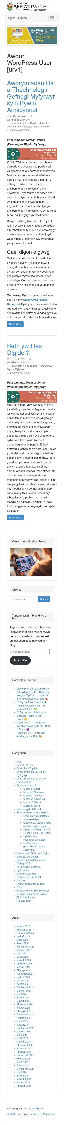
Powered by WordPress (42, 1114)
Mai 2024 (22, 994)
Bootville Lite (14, 1114)
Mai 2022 (22, 1072)
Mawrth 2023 (24, 1041)
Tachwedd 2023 (25, 1014)
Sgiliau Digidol (17, 17)
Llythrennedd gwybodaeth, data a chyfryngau (34, 846)
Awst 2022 (22, 1065)
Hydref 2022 (23, 1058)
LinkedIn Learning (26, 873)
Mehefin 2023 (24, 1031)
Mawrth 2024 (24, 1000)
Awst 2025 (22, 943)
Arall (19, 761)
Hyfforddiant (23, 870)
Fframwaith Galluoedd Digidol (32, 812)
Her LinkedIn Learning (29, 866)
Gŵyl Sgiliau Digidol (27, 856)
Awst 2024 (22, 983)
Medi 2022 (22, 1062)
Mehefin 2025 (24, 950)
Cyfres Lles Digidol (27, 768)
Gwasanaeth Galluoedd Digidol (33, 853)
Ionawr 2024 (23, 1007)
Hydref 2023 (23, 1017)
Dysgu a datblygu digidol (36, 829)
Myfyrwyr (21, 880)
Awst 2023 (22, 1024)
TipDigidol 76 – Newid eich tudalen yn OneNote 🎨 (31, 734)
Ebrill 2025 (22, 956)
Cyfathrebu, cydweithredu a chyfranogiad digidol (37, 824)
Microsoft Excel (31, 788)
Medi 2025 (22, 939)
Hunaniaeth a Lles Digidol (24, 123)
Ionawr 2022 (23, 1082)
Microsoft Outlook (32, 795)
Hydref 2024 (23, 977)
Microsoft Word (31, 805)
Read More (15, 324)
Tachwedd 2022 (25, 1055)
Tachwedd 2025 (25, 933)
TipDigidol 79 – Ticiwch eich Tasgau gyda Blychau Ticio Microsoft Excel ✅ (32, 705)
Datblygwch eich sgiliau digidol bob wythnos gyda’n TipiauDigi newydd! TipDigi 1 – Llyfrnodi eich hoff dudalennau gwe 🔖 (33, 693)
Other (20, 887)
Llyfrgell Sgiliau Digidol (29, 877)
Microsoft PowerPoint (34, 799)
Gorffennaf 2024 (25, 987)
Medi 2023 (22, 1021)
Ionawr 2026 (23, 926)
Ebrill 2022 (22, 1075)
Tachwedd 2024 (25, 973)
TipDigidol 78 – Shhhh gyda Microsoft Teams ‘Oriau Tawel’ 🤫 (31, 716)
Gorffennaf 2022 (25, 1068)
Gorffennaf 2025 (25, 946)
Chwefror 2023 (25, 1045)
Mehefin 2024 (24, 990)
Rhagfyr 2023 (24, 1011)
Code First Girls (25, 765)
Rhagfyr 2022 (24, 1051)
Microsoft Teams (32, 802)
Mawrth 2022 (24, 1079)
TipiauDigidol (24, 900)
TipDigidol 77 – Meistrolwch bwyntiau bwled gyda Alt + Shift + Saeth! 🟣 (33, 726)
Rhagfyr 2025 (24, 929)
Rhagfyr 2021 (24, 1085)
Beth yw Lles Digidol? (24, 349)
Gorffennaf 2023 (25, 1028)
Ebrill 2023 (22, 1038)
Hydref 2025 (23, 936)
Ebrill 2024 (22, 997)
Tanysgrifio (20, 660)
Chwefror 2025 (25, 963)
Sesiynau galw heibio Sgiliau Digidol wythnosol (32, 895)
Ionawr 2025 (23, 967)
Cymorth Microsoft (26, 785)
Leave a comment (20, 130)
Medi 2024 (22, 980)
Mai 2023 (22, 1034)
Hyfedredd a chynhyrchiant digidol (34, 837)
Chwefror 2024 (25, 1004)
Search (44, 599)
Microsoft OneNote (33, 792)
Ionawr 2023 (23, 1048)
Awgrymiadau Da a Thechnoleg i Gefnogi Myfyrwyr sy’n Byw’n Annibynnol (31, 96)
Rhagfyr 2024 (24, 970)
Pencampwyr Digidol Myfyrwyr (34, 126)
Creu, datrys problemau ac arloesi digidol (36, 817)
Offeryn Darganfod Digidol (31, 883)
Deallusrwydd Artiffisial (29, 809)
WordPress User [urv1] (19, 119)
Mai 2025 (22, 953)
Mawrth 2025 (24, 960)
